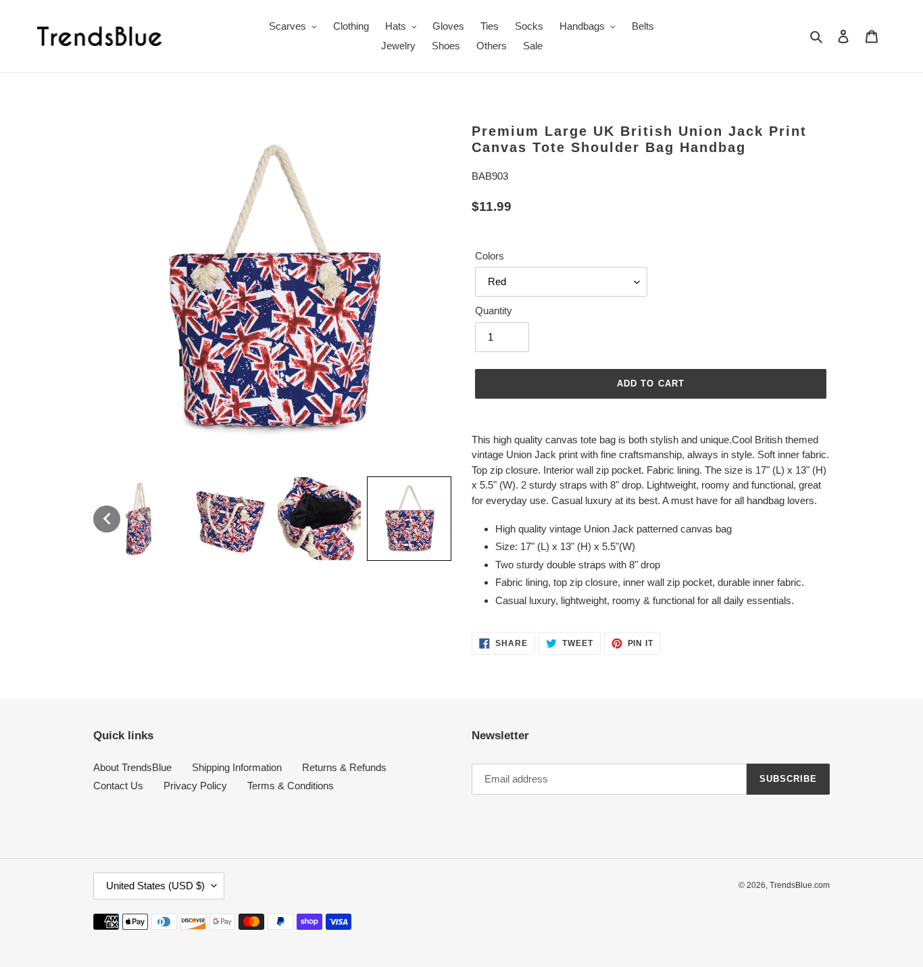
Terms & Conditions (290, 785)
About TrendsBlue (132, 767)
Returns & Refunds (344, 767)
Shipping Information (237, 767)
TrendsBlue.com (800, 885)
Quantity (493, 310)
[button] (106, 518)
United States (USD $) (155, 885)
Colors (489, 256)
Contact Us (118, 785)
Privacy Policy (195, 785)
